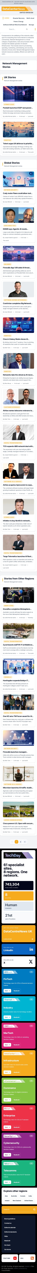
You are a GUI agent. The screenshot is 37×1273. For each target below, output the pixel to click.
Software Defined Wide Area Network (15, 25)
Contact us (7, 1223)
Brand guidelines (9, 1219)
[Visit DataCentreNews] (14, 1053)
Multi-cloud (30, 18)
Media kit (16, 991)
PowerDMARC (6, 1270)
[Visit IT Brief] (14, 1108)
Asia (6, 1196)
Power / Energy (18, 21)
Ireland (7, 1200)
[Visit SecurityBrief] (14, 1136)
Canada (22, 1196)
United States (28, 1200)
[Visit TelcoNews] (14, 1163)
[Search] (27, 29)
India (30, 1196)
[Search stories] (34, 1209)
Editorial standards (10, 1232)
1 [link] (16, 842)
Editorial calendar (10, 1227)
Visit (6, 991)
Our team (7, 1245)
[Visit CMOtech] (14, 1026)
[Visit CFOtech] (14, 972)
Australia (14, 1196)
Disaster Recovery (19, 18)
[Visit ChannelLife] (14, 999)
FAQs (6, 1236)
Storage (31, 25)
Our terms (7, 1249)
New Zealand (17, 1200)
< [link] (12, 842)
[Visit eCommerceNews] (14, 1081)
